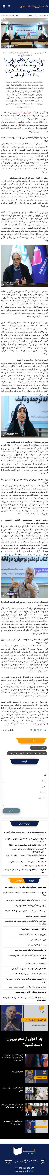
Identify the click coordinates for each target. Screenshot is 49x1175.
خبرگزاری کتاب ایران (22, 112)
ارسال (11, 810)
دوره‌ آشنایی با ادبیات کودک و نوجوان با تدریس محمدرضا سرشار (26, 980)
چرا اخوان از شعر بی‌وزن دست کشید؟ (33, 929)
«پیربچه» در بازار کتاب (38, 939)
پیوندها (19, 1161)
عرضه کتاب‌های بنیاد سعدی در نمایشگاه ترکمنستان (28, 973)
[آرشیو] (16, 1168)
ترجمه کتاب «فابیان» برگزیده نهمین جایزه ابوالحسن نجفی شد (23, 871)
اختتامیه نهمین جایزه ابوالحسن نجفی (12, 1089)
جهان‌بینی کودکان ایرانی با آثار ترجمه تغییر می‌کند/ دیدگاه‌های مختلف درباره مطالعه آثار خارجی (24, 68)
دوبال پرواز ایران (17, 1071)
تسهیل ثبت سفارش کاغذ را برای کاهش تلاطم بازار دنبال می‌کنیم (27, 956)
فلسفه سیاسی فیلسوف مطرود (35, 963)
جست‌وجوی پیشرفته (8, 1161)
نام (45, 775)
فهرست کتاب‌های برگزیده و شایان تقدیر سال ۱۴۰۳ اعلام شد (25, 910)
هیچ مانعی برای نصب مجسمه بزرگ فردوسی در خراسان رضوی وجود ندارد (24, 840)
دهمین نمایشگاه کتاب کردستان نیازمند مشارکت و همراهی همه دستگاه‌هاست (24, 999)
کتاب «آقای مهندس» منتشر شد (32, 865)
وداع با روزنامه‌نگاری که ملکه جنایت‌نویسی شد (30, 905)
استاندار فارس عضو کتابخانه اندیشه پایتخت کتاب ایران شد (26, 900)
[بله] (20, 1168)
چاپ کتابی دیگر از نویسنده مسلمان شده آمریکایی (29, 968)
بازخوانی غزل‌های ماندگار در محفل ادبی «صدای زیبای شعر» (25, 856)
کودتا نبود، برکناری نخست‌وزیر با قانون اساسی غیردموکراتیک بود (28, 850)
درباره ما (26, 1161)
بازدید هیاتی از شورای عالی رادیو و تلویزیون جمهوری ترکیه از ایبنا (12, 1107)
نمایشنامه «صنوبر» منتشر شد (35, 916)
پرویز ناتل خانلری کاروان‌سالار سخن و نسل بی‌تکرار (26, 845)
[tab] (32, 880)
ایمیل (44, 786)
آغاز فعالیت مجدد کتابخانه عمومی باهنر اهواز (30, 950)
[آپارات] (32, 1168)
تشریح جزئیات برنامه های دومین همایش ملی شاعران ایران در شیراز (24, 893)
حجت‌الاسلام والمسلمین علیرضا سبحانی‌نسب (27, 753)
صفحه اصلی (44, 15)
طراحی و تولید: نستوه (21, 1171)
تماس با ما (33, 1161)
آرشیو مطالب (43, 1161)
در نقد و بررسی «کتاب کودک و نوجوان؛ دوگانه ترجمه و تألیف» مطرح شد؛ (24, 54)
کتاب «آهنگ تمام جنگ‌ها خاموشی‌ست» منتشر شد (26, 861)
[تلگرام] (28, 1168)
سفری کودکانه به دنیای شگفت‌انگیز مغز (32, 934)
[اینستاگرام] (24, 1168)
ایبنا (34, 8)
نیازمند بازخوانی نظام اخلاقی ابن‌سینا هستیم (31, 992)
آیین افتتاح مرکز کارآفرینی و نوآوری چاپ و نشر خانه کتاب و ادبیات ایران (25, 922)
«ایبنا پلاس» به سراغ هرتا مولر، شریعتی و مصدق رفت (27, 987)
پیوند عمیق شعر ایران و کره (37, 944)
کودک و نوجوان (33, 15)
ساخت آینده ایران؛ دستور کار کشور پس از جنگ (13, 1122)
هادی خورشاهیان (38, 748)
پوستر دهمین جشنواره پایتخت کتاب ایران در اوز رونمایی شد (25, 887)
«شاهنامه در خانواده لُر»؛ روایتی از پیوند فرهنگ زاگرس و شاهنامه (24, 833)
